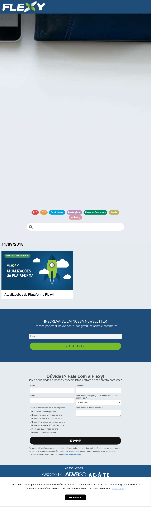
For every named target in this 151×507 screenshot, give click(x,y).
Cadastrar (75, 346)
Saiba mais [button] (118, 488)
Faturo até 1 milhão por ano (44, 411)
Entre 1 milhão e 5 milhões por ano (47, 415)
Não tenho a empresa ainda (44, 432)
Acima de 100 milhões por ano (45, 429)
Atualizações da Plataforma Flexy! (29, 294)
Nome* (33, 385)
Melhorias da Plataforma (17, 256)
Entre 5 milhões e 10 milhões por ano (48, 418)
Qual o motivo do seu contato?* (89, 408)
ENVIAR (75, 440)
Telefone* (80, 385)
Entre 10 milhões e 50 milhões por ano (48, 422)
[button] (146, 7)
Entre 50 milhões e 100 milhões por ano (49, 425)
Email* (32, 395)
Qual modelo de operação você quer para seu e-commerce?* (96, 396)
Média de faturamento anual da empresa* (47, 408)
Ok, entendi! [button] (75, 497)
